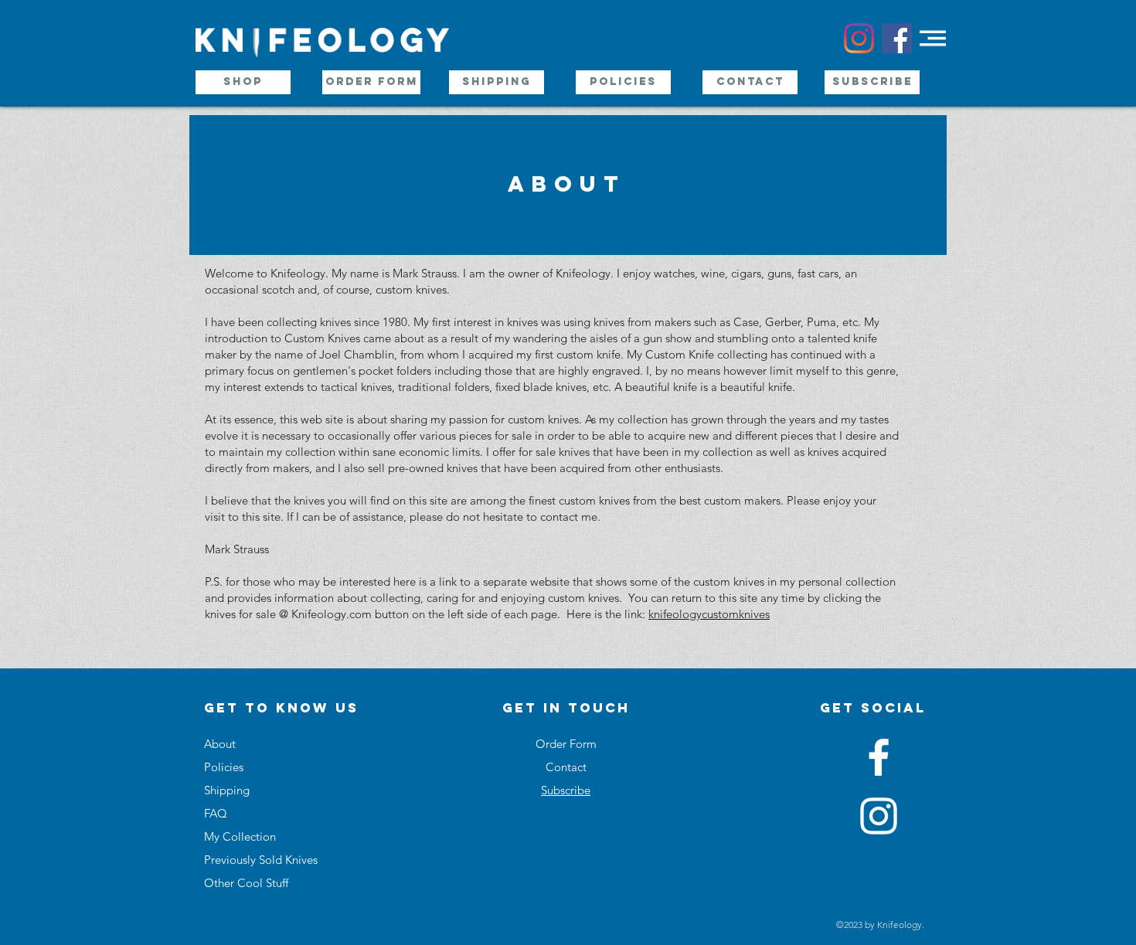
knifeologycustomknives (709, 614)
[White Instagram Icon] (878, 816)
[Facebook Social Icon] (897, 38)
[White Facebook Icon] (878, 757)
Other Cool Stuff (246, 882)
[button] (933, 38)
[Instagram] (859, 38)
